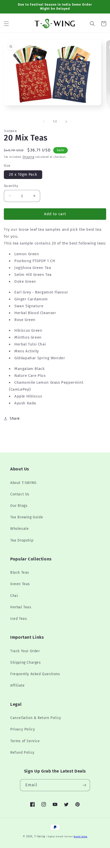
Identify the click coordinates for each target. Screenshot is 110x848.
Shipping (28, 157)
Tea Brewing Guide (26, 517)
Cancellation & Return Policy (35, 718)
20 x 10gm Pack (23, 174)
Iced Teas (18, 618)
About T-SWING (23, 483)
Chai (14, 596)
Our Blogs (18, 506)
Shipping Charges (25, 662)
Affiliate (17, 685)
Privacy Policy (22, 729)
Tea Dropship (21, 540)
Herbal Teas (20, 607)
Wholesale (19, 528)
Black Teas (19, 572)
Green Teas (20, 584)
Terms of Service (25, 741)
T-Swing (39, 836)
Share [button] (15, 418)
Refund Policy (22, 752)
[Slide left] (43, 121)
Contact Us (19, 494)
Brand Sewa (80, 836)
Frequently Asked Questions (35, 674)
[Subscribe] (84, 785)
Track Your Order (25, 651)
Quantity (11, 186)
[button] (6, 23)
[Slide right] (66, 121)
